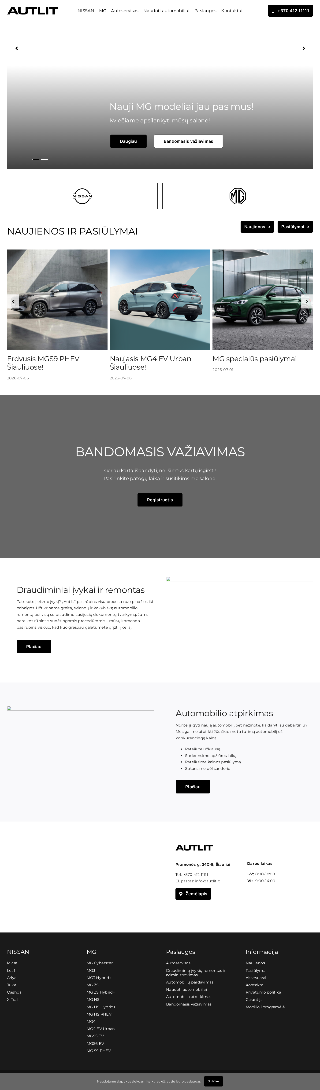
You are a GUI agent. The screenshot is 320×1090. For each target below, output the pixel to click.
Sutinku (213, 1081)
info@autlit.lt (207, 881)
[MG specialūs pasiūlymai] (262, 252)
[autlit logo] (33, 9)
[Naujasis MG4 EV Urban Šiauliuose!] (160, 252)
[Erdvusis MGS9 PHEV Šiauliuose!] (57, 252)
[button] (13, 301)
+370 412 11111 (195, 874)
